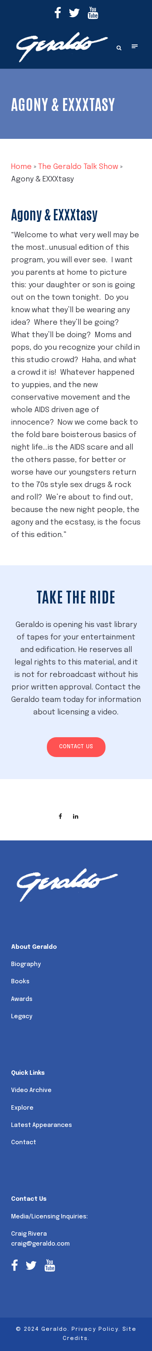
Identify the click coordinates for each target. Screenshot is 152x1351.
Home (21, 167)
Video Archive (31, 1090)
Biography (26, 964)
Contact (23, 1142)
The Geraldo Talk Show (78, 167)
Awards (21, 999)
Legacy (21, 1016)
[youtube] (92, 14)
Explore (22, 1108)
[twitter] (74, 14)
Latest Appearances (41, 1125)
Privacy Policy (95, 1329)
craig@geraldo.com (40, 1244)
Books (20, 982)
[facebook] (57, 14)
